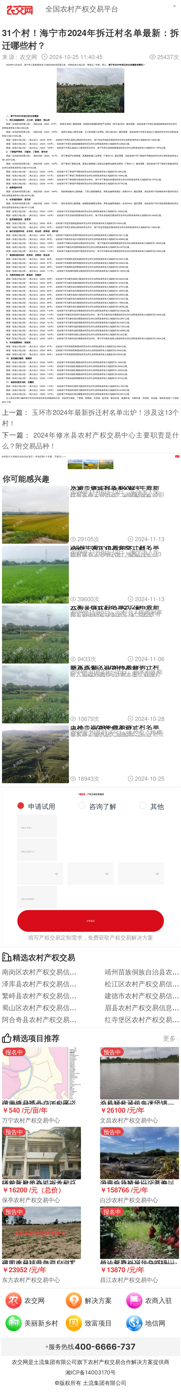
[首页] (20, 9)
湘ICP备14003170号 (90, 1372)
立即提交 (90, 920)
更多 (171, 1037)
